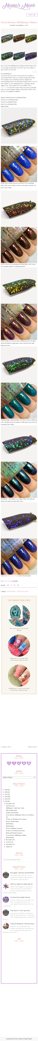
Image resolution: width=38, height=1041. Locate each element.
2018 (6, 792)
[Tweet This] (8, 585)
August (8, 846)
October (8, 842)
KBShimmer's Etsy (12, 575)
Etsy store (4, 87)
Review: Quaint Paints (12, 821)
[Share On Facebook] (11, 585)
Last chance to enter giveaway (20, 910)
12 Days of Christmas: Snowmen (15, 830)
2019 (6, 790)
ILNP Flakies (10, 824)
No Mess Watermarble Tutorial (20, 897)
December (9, 803)
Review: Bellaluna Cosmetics (14, 828)
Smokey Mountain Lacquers (14, 833)
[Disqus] (19, 723)
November (9, 840)
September (9, 844)
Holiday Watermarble (12, 812)
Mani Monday (10, 826)
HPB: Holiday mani (11, 810)
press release (22, 591)
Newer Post (6, 747)
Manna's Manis (14, 1038)
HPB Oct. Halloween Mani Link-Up (21, 884)
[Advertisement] (19, 963)
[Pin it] (18, 585)
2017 (6, 794)
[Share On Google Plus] (14, 585)
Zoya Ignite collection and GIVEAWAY (22, 873)
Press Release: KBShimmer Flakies (16, 835)
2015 (6, 799)
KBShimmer (11, 591)
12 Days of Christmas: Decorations (16, 819)
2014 (6, 801)
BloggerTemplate (28, 1038)
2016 (6, 796)
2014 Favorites (10, 806)
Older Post (32, 747)
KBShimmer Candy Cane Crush (15, 808)
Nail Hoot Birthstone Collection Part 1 (22, 924)
